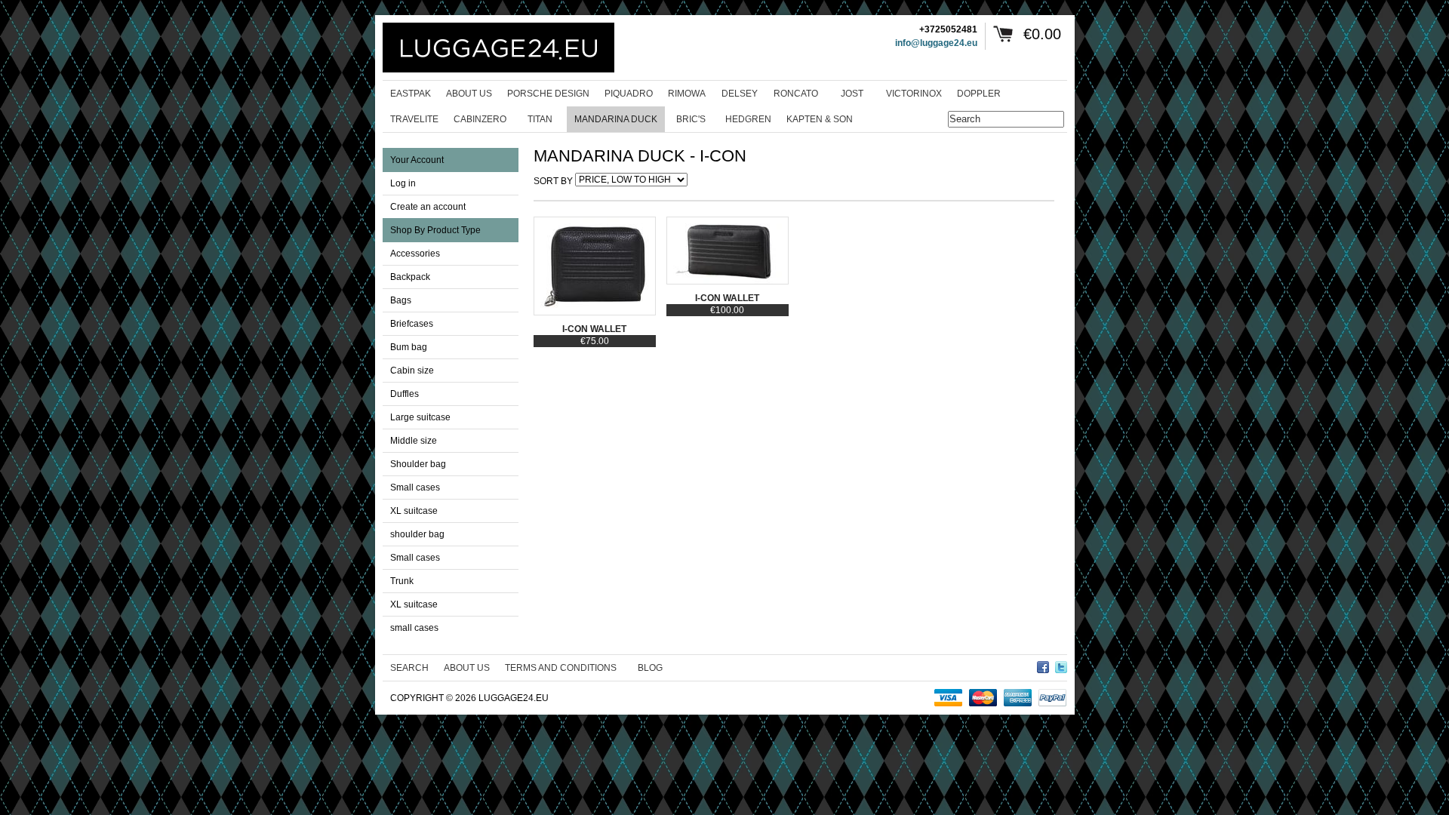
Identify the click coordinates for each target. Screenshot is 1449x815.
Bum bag (408, 347)
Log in (403, 183)
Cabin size (412, 370)
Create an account (428, 206)
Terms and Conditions (561, 668)
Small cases (415, 487)
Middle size (413, 440)
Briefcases (411, 323)
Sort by (553, 181)
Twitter (1061, 665)
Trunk (402, 581)
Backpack (410, 277)
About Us (467, 668)
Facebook (1043, 665)
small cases (414, 628)
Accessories (415, 253)
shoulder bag (417, 534)
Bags (400, 300)
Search (409, 668)
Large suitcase (420, 417)
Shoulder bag (418, 464)
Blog (650, 668)
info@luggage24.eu (936, 43)
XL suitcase (414, 511)
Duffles (404, 394)
